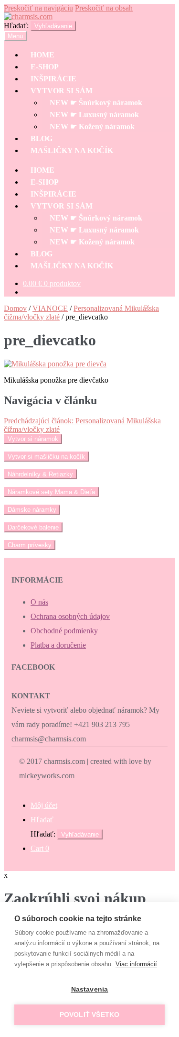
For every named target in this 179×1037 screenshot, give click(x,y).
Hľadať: (16, 26)
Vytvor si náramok (33, 438)
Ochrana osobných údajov (70, 616)
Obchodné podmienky (64, 631)
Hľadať (42, 820)
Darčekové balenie (33, 527)
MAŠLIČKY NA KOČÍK (72, 150)
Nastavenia (89, 989)
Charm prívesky (30, 545)
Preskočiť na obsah (104, 8)
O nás (39, 602)
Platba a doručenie (58, 645)
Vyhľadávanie (53, 26)
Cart (40, 848)
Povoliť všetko (90, 1014)
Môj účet (44, 805)
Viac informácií (136, 964)
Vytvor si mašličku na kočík (46, 456)
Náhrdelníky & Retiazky (40, 474)
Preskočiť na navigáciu (38, 8)
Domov (15, 308)
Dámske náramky (32, 509)
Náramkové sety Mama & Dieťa (51, 492)
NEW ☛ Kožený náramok (92, 126)
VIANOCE (50, 308)
